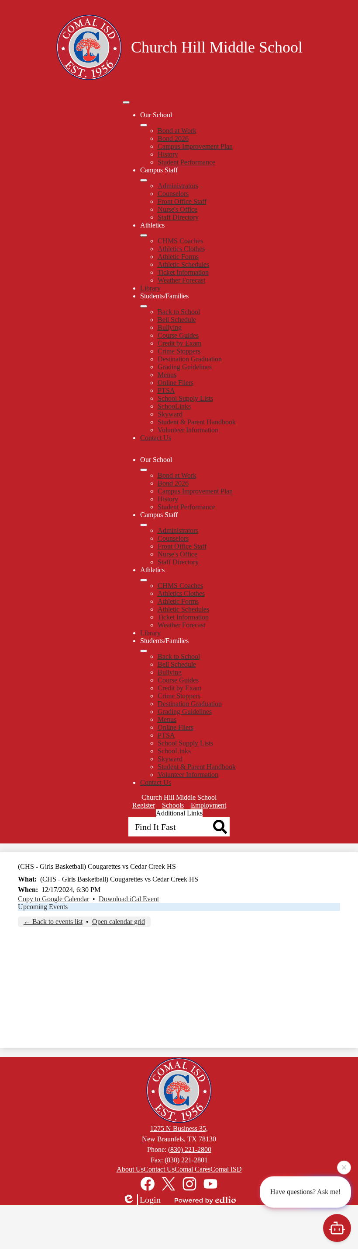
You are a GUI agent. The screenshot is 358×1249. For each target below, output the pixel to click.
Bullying (170, 327)
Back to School (179, 311)
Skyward (170, 414)
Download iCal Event (129, 899)
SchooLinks (174, 406)
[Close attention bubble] (344, 1167)
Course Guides (178, 335)
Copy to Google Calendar (53, 899)
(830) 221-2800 (189, 1149)
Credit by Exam (179, 343)
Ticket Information (183, 272)
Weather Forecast (181, 280)
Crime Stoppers (179, 351)
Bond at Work (177, 130)
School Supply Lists (185, 398)
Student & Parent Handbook (197, 422)
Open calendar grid (118, 921)
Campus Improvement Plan (195, 146)
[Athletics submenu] (143, 235)
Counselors (173, 193)
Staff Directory (178, 217)
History (168, 154)
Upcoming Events (43, 906)
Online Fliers (175, 382)
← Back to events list (53, 921)
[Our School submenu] (143, 125)
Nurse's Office (177, 209)
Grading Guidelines (185, 367)
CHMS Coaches (180, 241)
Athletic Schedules (183, 264)
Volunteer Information (188, 430)
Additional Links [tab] (179, 813)
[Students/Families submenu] (143, 306)
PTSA (166, 390)
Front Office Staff (182, 201)
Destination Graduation (190, 359)
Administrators (178, 185)
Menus (167, 374)
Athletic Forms (178, 256)
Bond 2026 (173, 138)
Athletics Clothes (181, 248)
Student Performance (186, 162)
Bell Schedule (177, 319)
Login (150, 1199)
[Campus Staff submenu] (143, 180)
